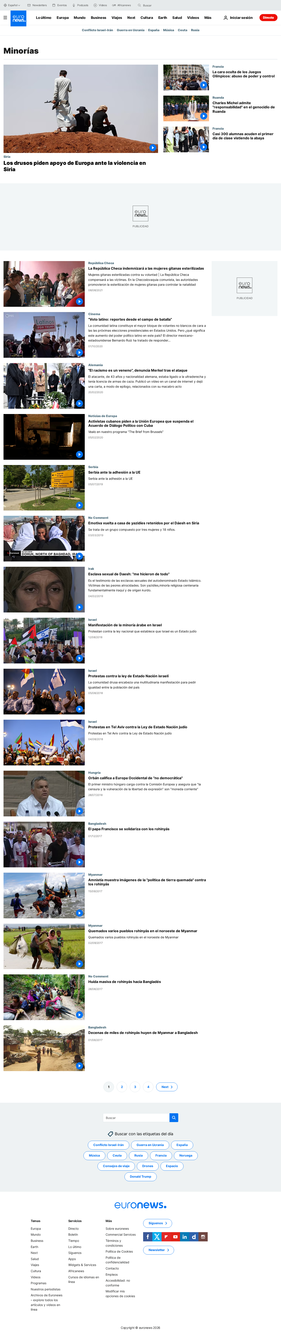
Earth (162, 17)
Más (109, 1221)
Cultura (146, 17)
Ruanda (218, 97)
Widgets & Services (82, 1265)
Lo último (43, 17)
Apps (72, 1259)
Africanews (76, 1271)
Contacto (112, 1268)
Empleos (112, 1274)
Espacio (172, 1166)
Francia (218, 66)
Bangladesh (97, 823)
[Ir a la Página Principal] (18, 18)
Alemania (95, 364)
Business (98, 17)
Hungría (94, 772)
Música (168, 30)
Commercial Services (121, 1234)
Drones (147, 1166)
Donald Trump (140, 1176)
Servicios (75, 1221)
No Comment (98, 517)
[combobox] (161, 5)
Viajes (117, 17)
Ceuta (182, 30)
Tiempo (73, 1240)
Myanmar (95, 874)
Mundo (79, 17)
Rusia (195, 30)
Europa (62, 17)
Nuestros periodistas (45, 1289)
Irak (91, 568)
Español (12, 5)
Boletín (73, 1234)
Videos (193, 17)
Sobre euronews (117, 1228)
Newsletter (157, 1250)
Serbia (93, 466)
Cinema (94, 313)
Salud (177, 17)
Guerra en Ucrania (130, 30)
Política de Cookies (119, 1251)
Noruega (185, 1155)
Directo (268, 17)
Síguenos (74, 1253)
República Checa (101, 263)
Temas (35, 1221)
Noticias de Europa (102, 415)
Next (131, 17)
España (153, 30)
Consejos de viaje (116, 1166)
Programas (38, 1283)
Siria (7, 156)
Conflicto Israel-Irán (97, 30)
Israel (92, 619)
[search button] (139, 5)
